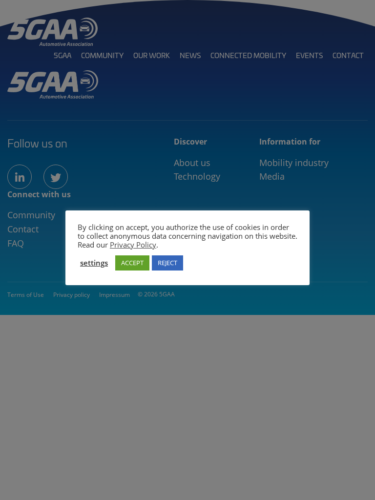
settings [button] (94, 262)
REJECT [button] (167, 262)
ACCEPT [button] (132, 262)
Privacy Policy (133, 244)
